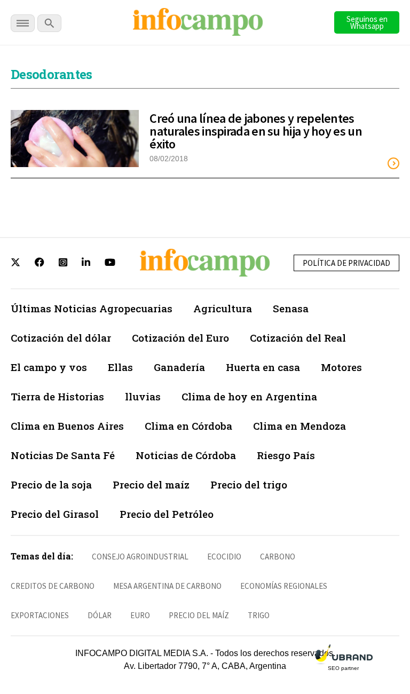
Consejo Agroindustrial (140, 556)
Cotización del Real (298, 337)
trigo (259, 615)
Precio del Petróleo (167, 513)
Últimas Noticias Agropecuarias (91, 308)
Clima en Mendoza (299, 425)
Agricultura (222, 308)
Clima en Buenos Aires (67, 425)
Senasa (291, 308)
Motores (341, 367)
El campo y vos (49, 367)
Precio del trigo (248, 484)
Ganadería (179, 367)
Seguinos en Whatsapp (367, 22)
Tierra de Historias (57, 396)
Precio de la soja (51, 484)
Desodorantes (51, 74)
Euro (140, 615)
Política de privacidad (346, 263)
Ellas (120, 367)
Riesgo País (286, 455)
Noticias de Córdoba (186, 455)
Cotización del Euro (180, 337)
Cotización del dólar (61, 337)
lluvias (143, 396)
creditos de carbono (52, 586)
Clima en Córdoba (188, 425)
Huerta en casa (263, 367)
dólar (100, 615)
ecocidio (224, 556)
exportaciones (40, 615)
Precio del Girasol (55, 513)
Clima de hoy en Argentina (249, 396)
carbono (277, 556)
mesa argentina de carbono (167, 586)
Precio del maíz (151, 484)
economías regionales (283, 586)
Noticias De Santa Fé (63, 455)
